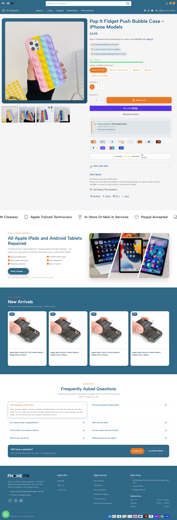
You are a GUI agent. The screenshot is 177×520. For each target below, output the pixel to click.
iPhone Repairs (99, 481)
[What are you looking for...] (128, 3)
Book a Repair (18, 271)
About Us (60, 485)
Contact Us (137, 451)
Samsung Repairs (100, 490)
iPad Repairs (98, 485)
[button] (131, 167)
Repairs (39, 10)
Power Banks (72, 10)
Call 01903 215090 (155, 451)
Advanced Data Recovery (103, 503)
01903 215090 (138, 486)
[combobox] (88, 3)
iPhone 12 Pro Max (98, 71)
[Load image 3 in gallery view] (44, 114)
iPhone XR (136, 71)
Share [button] (127, 196)
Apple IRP (60, 481)
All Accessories (87, 10)
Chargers (60, 10)
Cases (49, 10)
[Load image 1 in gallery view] (10, 114)
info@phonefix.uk (139, 490)
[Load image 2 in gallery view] (27, 114)
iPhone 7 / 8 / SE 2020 (100, 76)
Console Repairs (99, 499)
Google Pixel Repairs (101, 494)
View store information (106, 129)
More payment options (131, 114)
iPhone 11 (149, 71)
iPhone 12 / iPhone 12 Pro (119, 71)
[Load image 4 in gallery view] (62, 114)
